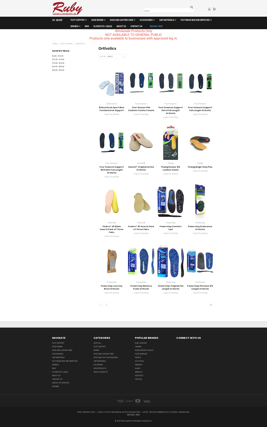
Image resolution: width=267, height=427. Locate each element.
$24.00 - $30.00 (58, 66)
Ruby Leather (141, 343)
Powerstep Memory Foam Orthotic (141, 287)
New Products (100, 368)
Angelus (138, 372)
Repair (96, 350)
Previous (259, 418)
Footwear (98, 365)
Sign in (55, 383)
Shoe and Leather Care (122, 20)
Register (65, 383)
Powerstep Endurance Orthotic (200, 228)
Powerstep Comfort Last (170, 228)
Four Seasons (141, 354)
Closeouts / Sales (102, 26)
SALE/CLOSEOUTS (101, 372)
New (87, 26)
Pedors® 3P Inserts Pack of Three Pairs (141, 228)
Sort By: (103, 56)
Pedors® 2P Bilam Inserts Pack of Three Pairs (111, 229)
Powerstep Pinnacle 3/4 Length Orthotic (200, 287)
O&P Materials (167, 20)
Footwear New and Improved (195, 20)
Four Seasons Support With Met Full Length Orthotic (112, 170)
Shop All (97, 343)
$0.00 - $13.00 (57, 56)
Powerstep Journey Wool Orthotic (111, 287)
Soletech (139, 376)
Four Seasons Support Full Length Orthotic (200, 109)
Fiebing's (138, 365)
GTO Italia (139, 361)
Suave (137, 368)
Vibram (138, 347)
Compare (111, 85)
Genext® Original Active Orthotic (141, 168)
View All (138, 379)
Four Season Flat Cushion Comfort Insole (141, 109)
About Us (121, 26)
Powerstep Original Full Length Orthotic (170, 287)
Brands (75, 26)
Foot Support (78, 20)
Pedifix (138, 357)
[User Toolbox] (209, 9)
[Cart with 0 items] (214, 9)
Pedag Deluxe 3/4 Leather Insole (170, 168)
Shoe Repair (97, 20)
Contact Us (136, 26)
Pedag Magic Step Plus (200, 167)
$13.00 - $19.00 (58, 59)
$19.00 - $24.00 (58, 63)
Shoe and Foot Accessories (106, 357)
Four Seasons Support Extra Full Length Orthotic (171, 110)
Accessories (146, 20)
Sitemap (55, 386)
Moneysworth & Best (144, 350)
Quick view (111, 80)
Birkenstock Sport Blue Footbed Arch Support (111, 109)
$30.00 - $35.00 (58, 70)
